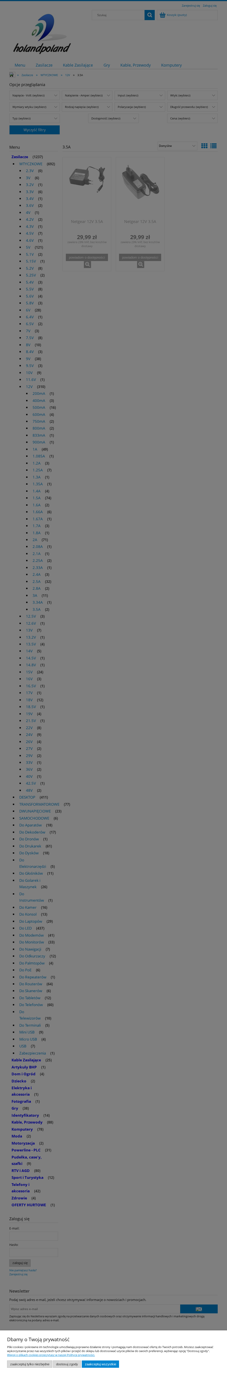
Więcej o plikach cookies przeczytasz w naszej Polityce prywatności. (51, 1355)
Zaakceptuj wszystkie (100, 1364)
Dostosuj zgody (67, 1364)
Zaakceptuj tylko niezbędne (29, 1364)
